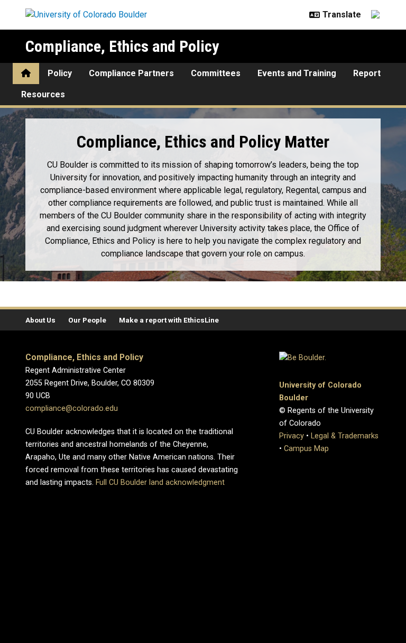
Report (367, 73)
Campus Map (306, 448)
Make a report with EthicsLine (169, 320)
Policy (60, 73)
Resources (43, 94)
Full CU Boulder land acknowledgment (160, 482)
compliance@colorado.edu (71, 408)
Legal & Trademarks (345, 435)
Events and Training (296, 73)
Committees (216, 73)
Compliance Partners (131, 73)
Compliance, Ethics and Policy (122, 46)
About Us (40, 320)
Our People (87, 320)
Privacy (291, 435)
